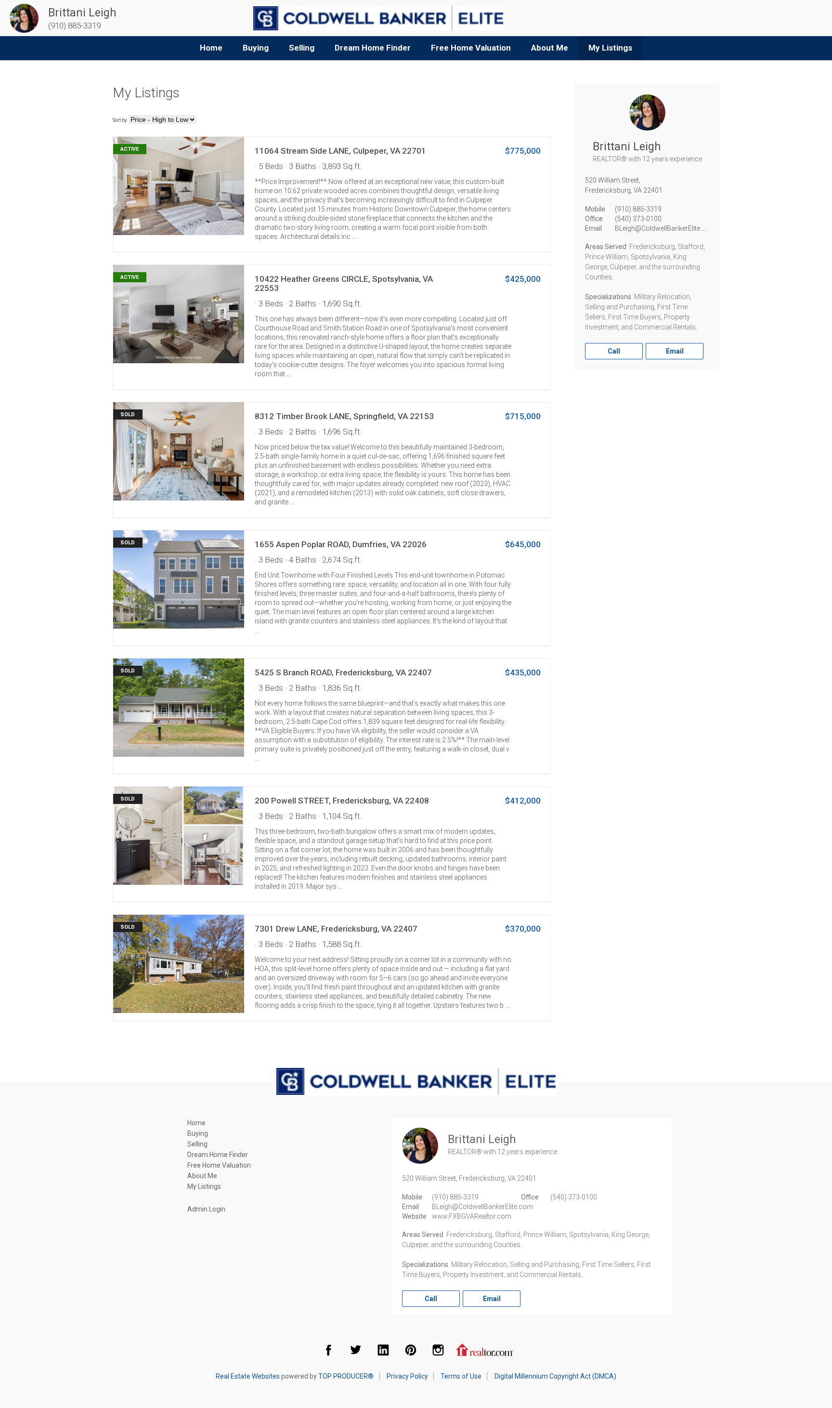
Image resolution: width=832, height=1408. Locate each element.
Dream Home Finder (373, 48)
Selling (301, 48)
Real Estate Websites (248, 1376)
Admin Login (206, 1209)
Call (614, 351)
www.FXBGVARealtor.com (471, 1216)
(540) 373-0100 (638, 219)
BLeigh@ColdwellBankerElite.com (665, 228)
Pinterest (410, 1349)
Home (211, 48)
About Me (549, 48)
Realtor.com (485, 1349)
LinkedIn (383, 1349)
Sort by (120, 120)
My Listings (610, 48)
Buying (256, 48)
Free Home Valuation (471, 48)
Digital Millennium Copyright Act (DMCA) (555, 1376)
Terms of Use (461, 1376)
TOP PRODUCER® (346, 1376)
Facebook (328, 1349)
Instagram (438, 1349)
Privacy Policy (407, 1376)
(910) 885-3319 (638, 209)
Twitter (355, 1349)
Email (675, 351)
